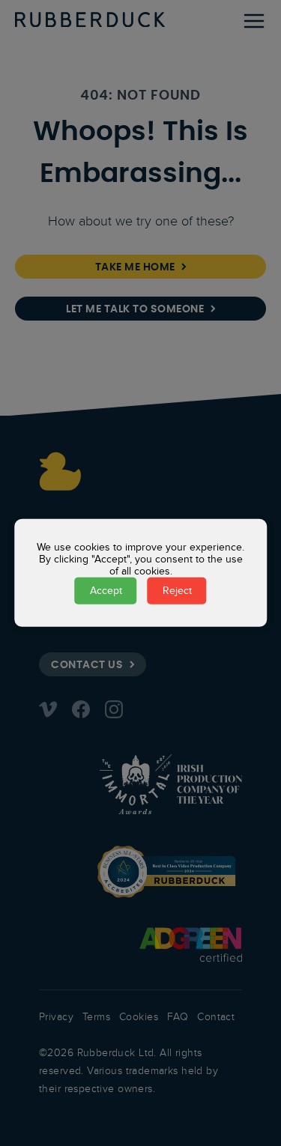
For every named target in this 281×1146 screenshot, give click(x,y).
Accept (106, 590)
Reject (177, 590)
